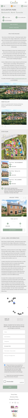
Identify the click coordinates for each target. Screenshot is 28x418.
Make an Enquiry (14, 24)
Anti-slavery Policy (14, 397)
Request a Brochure (14, 27)
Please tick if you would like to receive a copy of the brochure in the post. (13, 376)
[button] (7, 298)
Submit (10, 387)
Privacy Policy (14, 394)
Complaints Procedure (14, 399)
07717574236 (8, 20)
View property (12, 229)
